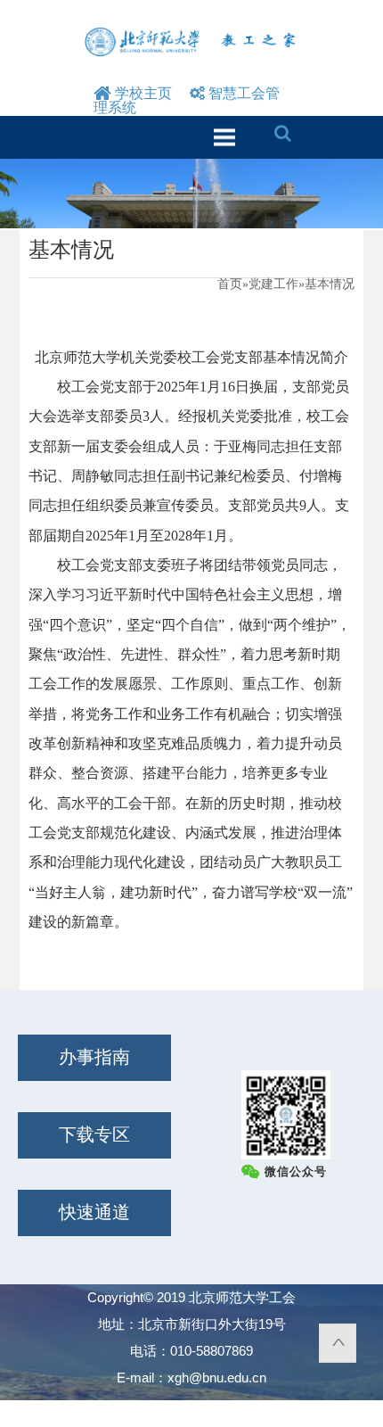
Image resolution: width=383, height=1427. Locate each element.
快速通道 (94, 1212)
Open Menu (224, 137)
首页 (229, 284)
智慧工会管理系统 (187, 100)
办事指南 (94, 1057)
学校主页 (141, 93)
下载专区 (94, 1134)
